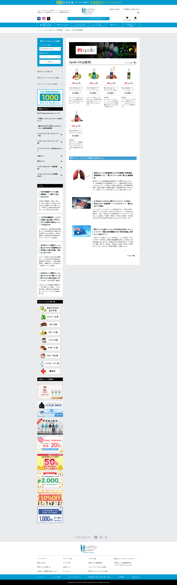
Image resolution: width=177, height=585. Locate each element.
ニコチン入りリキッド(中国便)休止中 (47, 175)
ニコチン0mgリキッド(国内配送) (47, 167)
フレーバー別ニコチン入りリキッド (80, 24)
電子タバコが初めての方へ (47, 24)
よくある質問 (56, 577)
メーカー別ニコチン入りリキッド (97, 24)
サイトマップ (41, 577)
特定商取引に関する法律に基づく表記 (99, 577)
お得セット (41, 156)
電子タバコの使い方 (45, 71)
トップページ (41, 558)
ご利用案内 (126, 9)
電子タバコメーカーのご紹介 (48, 78)
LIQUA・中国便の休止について (47, 571)
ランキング (66, 571)
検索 (49, 62)
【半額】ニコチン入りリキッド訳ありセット (50, 120)
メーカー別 (66, 563)
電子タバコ (114, 25)
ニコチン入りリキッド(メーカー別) (48, 142)
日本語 (111, 9)
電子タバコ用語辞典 (95, 563)
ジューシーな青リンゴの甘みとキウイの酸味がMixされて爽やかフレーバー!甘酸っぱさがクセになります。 (94, 101)
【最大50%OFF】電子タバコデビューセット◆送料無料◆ (49, 127)
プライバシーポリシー (74, 577)
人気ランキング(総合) (131, 24)
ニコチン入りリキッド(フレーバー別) (48, 134)
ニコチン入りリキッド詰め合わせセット (50, 149)
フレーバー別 (67, 558)
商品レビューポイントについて (124, 558)
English (117, 9)
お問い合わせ (135, 9)
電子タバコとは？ (63, 25)
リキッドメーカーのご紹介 (47, 84)
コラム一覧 (92, 558)
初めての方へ (41, 563)
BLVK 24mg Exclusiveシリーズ (48, 113)
